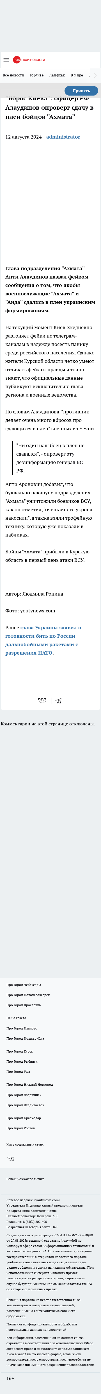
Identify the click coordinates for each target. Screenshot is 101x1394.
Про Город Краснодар (23, 1118)
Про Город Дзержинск (23, 1095)
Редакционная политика (25, 1179)
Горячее (37, 75)
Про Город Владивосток (25, 1105)
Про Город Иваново (21, 1028)
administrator (63, 136)
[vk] (43, 701)
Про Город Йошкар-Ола (25, 1038)
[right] (95, 75)
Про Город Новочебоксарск (28, 995)
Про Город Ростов (20, 1128)
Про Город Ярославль (23, 1005)
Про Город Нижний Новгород (29, 1084)
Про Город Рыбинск (21, 1061)
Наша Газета (16, 1018)
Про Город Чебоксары (23, 985)
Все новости (13, 75)
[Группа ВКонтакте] (10, 1159)
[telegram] (60, 701)
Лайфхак (57, 75)
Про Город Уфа (18, 1071)
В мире (77, 75)
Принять (81, 90)
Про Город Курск (19, 1051)
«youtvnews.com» (47, 1200)
